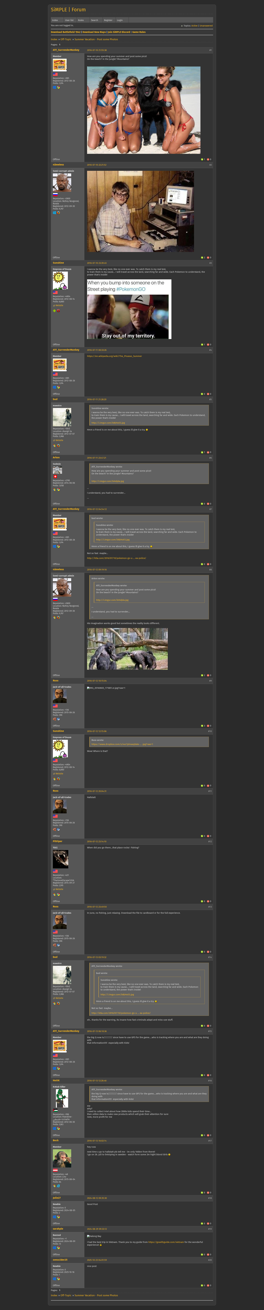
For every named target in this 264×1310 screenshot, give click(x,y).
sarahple (58, 1229)
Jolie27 (57, 1198)
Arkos (56, 457)
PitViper (57, 841)
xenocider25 (60, 1260)
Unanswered (206, 26)
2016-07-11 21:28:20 (96, 399)
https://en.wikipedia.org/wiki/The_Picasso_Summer (114, 356)
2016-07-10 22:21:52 (96, 165)
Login (120, 20)
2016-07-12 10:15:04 (97, 681)
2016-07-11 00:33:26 (96, 350)
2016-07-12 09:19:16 (97, 570)
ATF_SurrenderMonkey (66, 50)
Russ (55, 680)
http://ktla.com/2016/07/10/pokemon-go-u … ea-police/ (116, 558)
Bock (56, 1140)
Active (194, 26)
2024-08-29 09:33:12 (97, 1229)
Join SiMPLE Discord (119, 32)
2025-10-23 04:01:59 (97, 1260)
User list (69, 20)
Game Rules (139, 32)
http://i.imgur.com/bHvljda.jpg (108, 481)
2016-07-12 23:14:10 (96, 841)
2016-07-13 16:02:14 (96, 1141)
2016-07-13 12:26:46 (96, 1081)
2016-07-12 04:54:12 (97, 509)
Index (55, 20)
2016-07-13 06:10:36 (97, 1031)
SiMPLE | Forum (68, 9)
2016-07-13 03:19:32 (96, 957)
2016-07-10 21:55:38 (97, 50)
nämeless (58, 164)
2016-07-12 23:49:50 (97, 907)
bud (55, 399)
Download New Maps (94, 32)
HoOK (56, 1080)
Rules (81, 20)
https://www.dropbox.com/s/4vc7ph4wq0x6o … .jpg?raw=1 (122, 744)
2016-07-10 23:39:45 (97, 263)
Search (94, 20)
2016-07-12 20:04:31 (96, 791)
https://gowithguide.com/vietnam (166, 1242)
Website (59, 305)
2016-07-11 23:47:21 (96, 458)
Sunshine (58, 263)
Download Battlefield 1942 (65, 32)
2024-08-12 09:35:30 (97, 1198)
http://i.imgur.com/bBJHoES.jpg (108, 423)
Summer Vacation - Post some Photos (96, 39)
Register (108, 20)
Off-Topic (66, 39)
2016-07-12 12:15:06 (96, 731)
